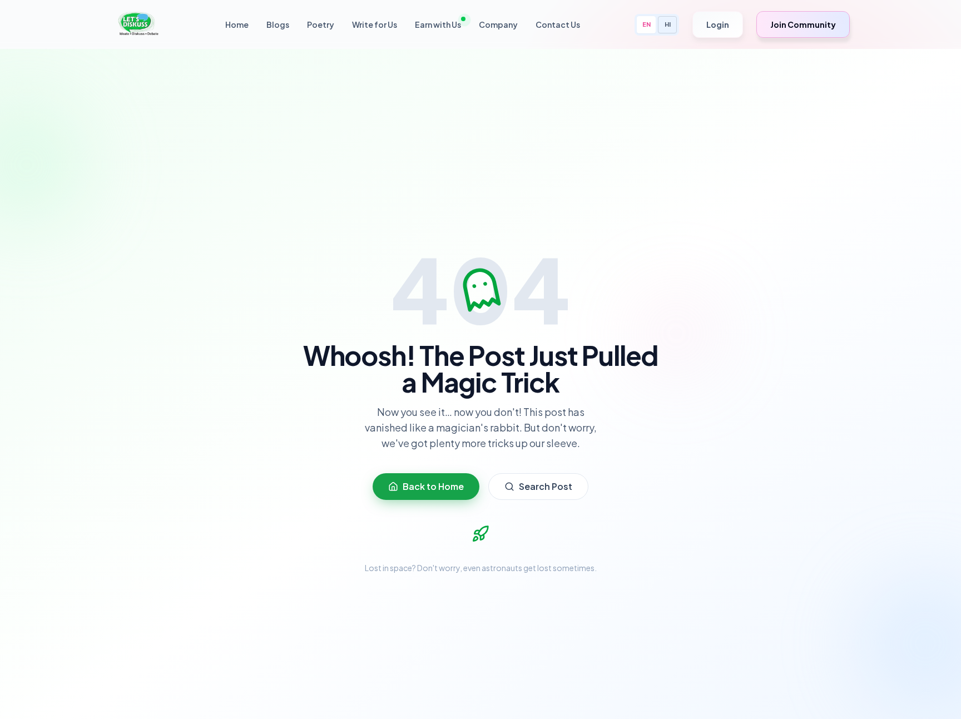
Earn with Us (438, 24)
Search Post (545, 486)
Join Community (803, 24)
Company (498, 24)
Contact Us (558, 24)
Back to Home (433, 486)
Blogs (277, 24)
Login (717, 24)
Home (237, 24)
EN (646, 24)
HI (668, 24)
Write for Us (374, 24)
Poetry (320, 24)
